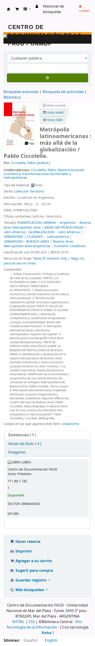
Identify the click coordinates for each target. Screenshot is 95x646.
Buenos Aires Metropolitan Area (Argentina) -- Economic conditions (45, 244)
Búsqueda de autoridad (63, 92)
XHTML (18, 622)
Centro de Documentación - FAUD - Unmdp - (8, 9)
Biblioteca (12, 97)
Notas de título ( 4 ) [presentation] (24, 444)
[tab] (47, 435)
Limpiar (84, 10)
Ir (47, 78)
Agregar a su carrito (33, 561)
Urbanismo (70, 424)
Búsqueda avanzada (21, 92)
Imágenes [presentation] (17, 452)
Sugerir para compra (34, 570)
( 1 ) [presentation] (22, 435)
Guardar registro (31, 580)
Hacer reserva (28, 541)
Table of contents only (50, 258)
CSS (31, 622)
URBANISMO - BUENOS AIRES (26, 241)
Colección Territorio (29, 191)
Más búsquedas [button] (30, 590)
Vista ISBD (54, 120)
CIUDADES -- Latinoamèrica (48, 236)
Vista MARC (55, 112)
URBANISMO (13, 236)
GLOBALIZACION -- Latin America (54, 232)
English (51, 640)
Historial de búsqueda (53, 9)
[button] (17, 9)
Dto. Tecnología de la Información (44, 624)
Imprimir (23, 551)
